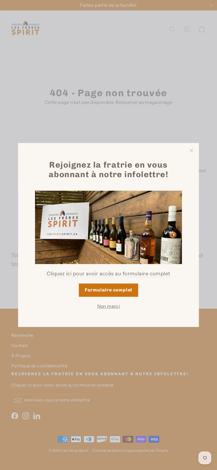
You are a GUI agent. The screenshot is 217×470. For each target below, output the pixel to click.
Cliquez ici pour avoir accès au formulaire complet (108, 274)
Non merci (108, 306)
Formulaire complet (108, 290)
